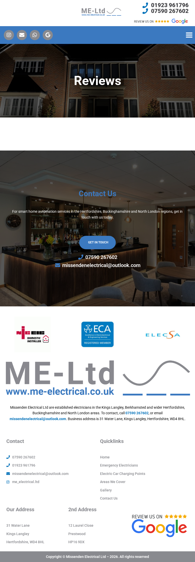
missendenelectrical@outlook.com (38, 419)
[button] (189, 35)
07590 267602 (137, 413)
